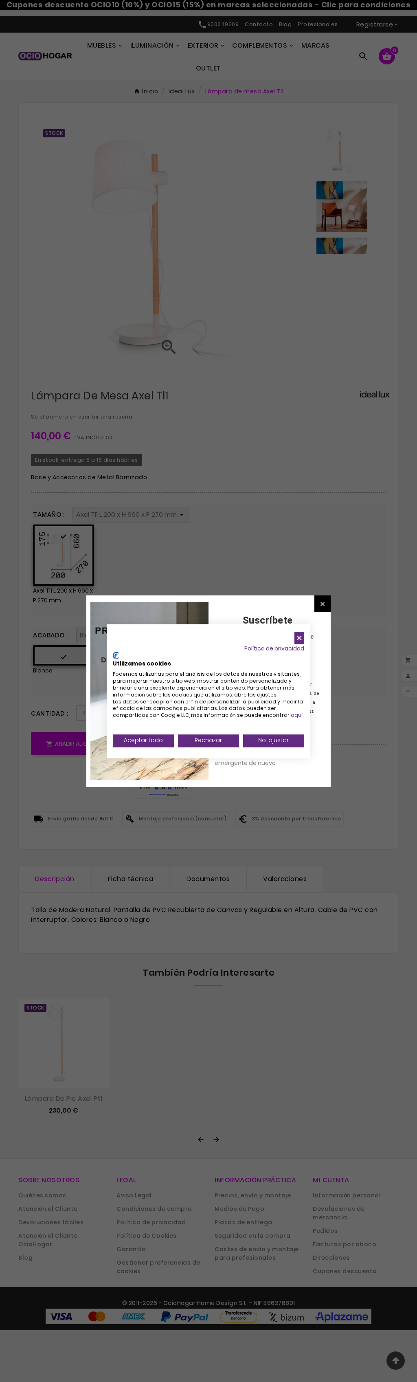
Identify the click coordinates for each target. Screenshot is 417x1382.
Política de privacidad (274, 648)
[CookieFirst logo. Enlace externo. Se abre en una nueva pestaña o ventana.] (116, 655)
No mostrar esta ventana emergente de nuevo (251, 758)
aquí (297, 715)
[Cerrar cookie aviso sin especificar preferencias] (299, 638)
